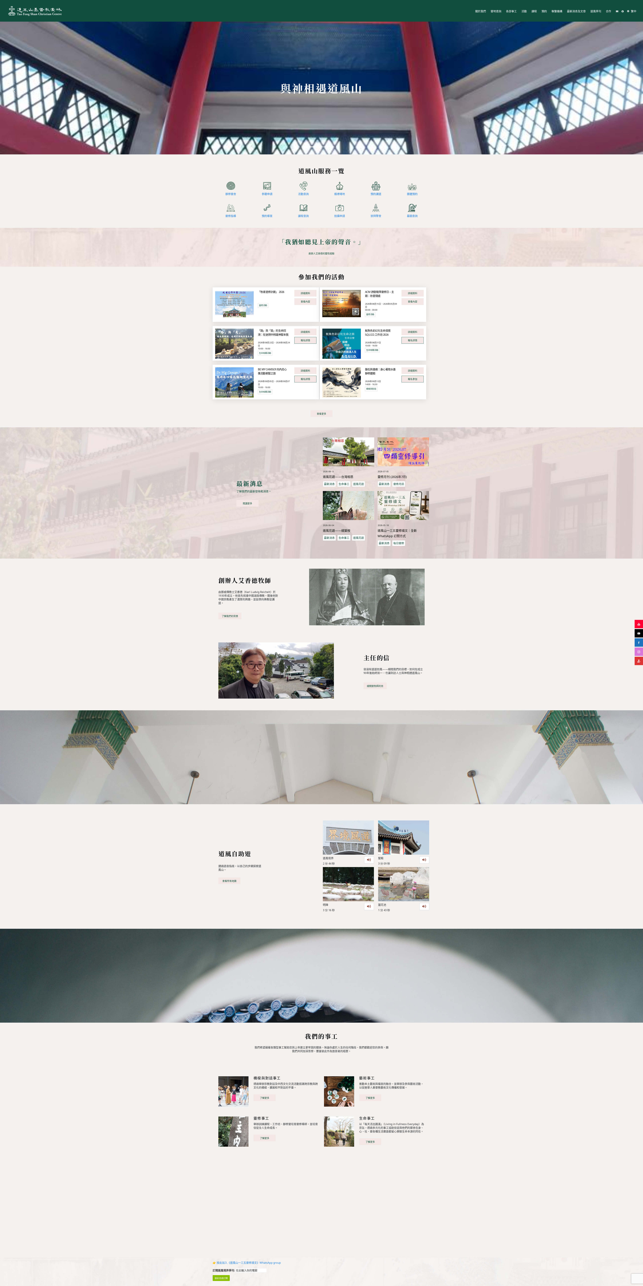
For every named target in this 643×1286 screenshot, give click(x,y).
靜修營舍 (230, 194)
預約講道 (376, 194)
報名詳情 (305, 340)
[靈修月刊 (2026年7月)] (403, 451)
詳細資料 (305, 293)
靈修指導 (230, 216)
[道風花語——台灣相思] (348, 451)
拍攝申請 (339, 216)
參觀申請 (267, 194)
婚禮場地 (339, 194)
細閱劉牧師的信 (375, 686)
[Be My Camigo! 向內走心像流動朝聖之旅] (234, 382)
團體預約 (412, 194)
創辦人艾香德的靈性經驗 (321, 253)
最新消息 (329, 484)
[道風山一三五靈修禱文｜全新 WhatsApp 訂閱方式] (403, 505)
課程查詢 (303, 216)
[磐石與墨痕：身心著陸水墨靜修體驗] (341, 382)
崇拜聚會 (376, 216)
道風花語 (358, 484)
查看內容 (305, 301)
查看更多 (321, 413)
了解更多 (264, 1097)
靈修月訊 (398, 484)
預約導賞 (267, 216)
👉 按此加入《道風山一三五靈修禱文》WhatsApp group (247, 1263)
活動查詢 (303, 194)
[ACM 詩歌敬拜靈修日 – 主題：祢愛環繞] (341, 303)
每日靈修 (398, 543)
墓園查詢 (412, 216)
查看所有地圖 (229, 880)
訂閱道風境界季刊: (224, 1270)
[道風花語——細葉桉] (348, 505)
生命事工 (344, 484)
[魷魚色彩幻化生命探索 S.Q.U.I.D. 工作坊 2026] (341, 343)
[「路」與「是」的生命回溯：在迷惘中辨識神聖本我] (234, 343)
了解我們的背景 (230, 616)
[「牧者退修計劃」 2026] (234, 303)
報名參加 (412, 379)
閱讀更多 (247, 503)
